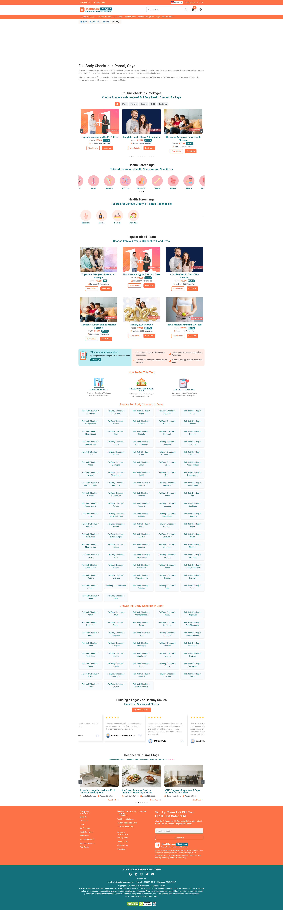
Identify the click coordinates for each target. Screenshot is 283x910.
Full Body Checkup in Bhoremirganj (90, 432)
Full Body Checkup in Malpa (192, 535)
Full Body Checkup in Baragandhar (90, 422)
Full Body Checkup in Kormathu (167, 525)
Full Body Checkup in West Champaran (141, 685)
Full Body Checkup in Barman (141, 422)
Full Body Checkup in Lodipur (141, 535)
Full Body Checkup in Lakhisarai (167, 644)
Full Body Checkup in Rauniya (192, 576)
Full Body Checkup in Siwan (192, 675)
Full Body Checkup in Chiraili (90, 453)
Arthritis (101, 188)
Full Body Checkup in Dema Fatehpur (192, 463)
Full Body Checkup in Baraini (116, 422)
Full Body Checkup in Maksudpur (167, 535)
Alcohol (102, 223)
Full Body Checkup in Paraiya (90, 576)
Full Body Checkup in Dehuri (141, 463)
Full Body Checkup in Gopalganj (116, 634)
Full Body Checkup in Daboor (90, 463)
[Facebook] (130, 874)
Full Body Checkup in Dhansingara (116, 474)
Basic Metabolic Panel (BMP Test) (185, 324)
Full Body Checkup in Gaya (90, 634)
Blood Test (118, 17)
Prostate (197, 188)
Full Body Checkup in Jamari (167, 494)
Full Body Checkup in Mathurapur (167, 546)
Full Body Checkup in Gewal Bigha (192, 484)
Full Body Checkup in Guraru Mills (116, 494)
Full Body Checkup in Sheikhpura (116, 675)
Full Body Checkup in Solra (167, 587)
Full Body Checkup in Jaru (192, 494)
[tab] (117, 104)
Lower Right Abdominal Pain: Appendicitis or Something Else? (180, 791)
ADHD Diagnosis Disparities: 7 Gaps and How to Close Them (139, 791)
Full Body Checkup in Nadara (90, 556)
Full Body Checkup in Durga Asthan (192, 474)
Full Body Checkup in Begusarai (192, 613)
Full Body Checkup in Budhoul (192, 432)
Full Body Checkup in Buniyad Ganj (90, 443)
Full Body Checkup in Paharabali (141, 566)
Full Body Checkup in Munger (116, 654)
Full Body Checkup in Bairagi (192, 412)
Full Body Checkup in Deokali (90, 474)
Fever (85, 188)
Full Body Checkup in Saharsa (167, 665)
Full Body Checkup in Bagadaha (167, 412)
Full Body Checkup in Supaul (90, 685)
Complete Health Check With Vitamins (100, 137)
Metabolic (133, 188)
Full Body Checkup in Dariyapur (116, 463)
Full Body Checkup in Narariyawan (141, 556)
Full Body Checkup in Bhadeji (192, 422)
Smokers (86, 223)
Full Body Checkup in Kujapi (192, 525)
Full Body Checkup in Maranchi (141, 546)
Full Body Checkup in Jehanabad (167, 634)
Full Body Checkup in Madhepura (192, 644)
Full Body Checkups (87, 17)
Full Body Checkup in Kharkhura (192, 515)
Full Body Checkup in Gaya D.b (116, 484)
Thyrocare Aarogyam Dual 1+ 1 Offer (141, 274)
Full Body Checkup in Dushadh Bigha (90, 484)
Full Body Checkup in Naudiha (167, 556)
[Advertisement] (141, 41)
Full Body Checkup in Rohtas (141, 665)
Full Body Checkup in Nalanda (167, 654)
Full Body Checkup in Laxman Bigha (116, 535)
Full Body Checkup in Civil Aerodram (167, 453)
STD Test (117, 188)
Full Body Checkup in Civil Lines (192, 453)
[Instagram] (141, 874)
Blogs (158, 17)
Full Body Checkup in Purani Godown (141, 576)
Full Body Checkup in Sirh (116, 586)
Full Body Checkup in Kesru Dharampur (116, 515)
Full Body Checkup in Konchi (116, 525)
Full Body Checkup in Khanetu (141, 515)
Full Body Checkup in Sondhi (192, 587)
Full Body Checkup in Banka (167, 613)
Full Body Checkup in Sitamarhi (167, 675)
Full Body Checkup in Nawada (192, 654)
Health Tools (167, 17)
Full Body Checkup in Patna (90, 665)
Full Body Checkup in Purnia (116, 665)
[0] (193, 10)
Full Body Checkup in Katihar (90, 644)
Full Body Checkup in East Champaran (192, 624)
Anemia (165, 188)
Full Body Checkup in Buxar (141, 624)
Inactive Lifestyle (145, 17)
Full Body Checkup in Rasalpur (167, 576)
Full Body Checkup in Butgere (116, 443)
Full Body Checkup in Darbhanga (167, 624)
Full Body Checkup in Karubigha (192, 504)
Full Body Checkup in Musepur (192, 546)
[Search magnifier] (185, 9)
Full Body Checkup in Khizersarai (90, 525)
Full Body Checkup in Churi (141, 453)
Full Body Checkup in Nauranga (192, 556)
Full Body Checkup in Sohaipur (141, 587)
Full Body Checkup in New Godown (90, 566)
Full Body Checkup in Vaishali (116, 685)
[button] (81, 131)
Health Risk (129, 17)
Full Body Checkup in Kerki (90, 515)
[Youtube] (152, 874)
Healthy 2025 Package (141, 324)
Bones (149, 188)
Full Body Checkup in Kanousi (116, 504)
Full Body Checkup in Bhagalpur (90, 624)
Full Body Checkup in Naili (116, 556)
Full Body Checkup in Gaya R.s (167, 484)
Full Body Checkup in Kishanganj (141, 644)
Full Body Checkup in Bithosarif (167, 432)
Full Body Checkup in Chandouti (167, 443)
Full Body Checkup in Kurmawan (90, 535)
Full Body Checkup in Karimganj (167, 504)
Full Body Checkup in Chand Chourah (141, 443)
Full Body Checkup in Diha (167, 474)
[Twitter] (147, 874)
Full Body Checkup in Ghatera (90, 494)
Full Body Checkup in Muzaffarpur (141, 654)
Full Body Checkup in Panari (167, 566)
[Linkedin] (135, 874)
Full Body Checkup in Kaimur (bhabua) (192, 634)
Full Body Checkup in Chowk (116, 453)
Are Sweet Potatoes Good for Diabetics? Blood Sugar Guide (94, 791)
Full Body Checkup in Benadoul (167, 422)
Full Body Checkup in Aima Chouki (116, 412)
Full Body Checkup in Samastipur (192, 665)
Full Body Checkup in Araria (90, 613)
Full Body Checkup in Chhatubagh (192, 443)
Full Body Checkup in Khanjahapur (167, 515)
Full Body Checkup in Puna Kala (116, 576)
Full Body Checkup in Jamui (141, 634)
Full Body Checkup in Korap (141, 525)
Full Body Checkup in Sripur (90, 597)
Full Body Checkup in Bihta (116, 432)
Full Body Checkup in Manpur (116, 546)
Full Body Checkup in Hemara (141, 494)
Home (84, 22)
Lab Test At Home (105, 17)
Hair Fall (117, 223)
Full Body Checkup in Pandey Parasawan (192, 566)
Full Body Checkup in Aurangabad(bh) (141, 613)
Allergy (181, 188)
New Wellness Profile (183, 137)
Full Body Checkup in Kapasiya (141, 504)
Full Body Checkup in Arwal (116, 613)
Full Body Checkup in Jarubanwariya (90, 504)
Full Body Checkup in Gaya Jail (141, 484)
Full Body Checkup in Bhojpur (116, 624)
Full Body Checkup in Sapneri (90, 587)
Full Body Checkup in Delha (167, 463)
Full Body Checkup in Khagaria (116, 644)
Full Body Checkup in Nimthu (116, 566)
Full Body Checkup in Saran (90, 675)
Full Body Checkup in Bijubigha (141, 432)
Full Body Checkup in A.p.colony (90, 412)
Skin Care (134, 223)
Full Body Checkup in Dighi (141, 474)
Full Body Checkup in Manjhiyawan (90, 546)
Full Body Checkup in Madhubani (90, 654)
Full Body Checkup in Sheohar (141, 675)
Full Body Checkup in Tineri (116, 597)
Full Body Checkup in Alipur (141, 412)
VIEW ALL (171, 759)
